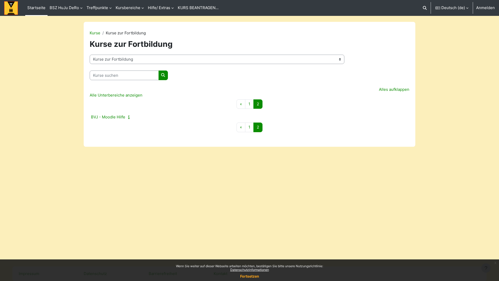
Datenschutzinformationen (249, 270)
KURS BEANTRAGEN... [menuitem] (198, 7)
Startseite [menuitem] (36, 7)
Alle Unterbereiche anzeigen (116, 95)
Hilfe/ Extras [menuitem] (159, 7)
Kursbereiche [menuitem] (128, 7)
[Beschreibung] (130, 116)
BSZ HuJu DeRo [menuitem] (64, 7)
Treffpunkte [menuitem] (97, 7)
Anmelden (485, 7)
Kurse (95, 32)
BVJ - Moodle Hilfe (108, 116)
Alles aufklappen (394, 89)
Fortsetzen (249, 276)
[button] (425, 8)
